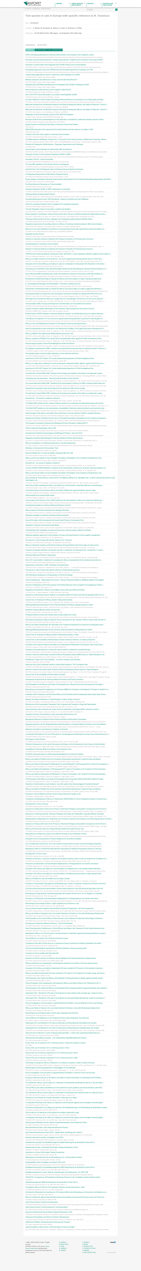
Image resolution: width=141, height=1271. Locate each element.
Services (90, 3)
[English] (1, 1)
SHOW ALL (30, 50)
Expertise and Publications (108, 4)
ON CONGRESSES (55, 50)
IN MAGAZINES (41, 50)
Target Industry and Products (77, 4)
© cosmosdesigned (111, 1252)
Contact (63, 1242)
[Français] (3, 1)
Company (59, 3)
